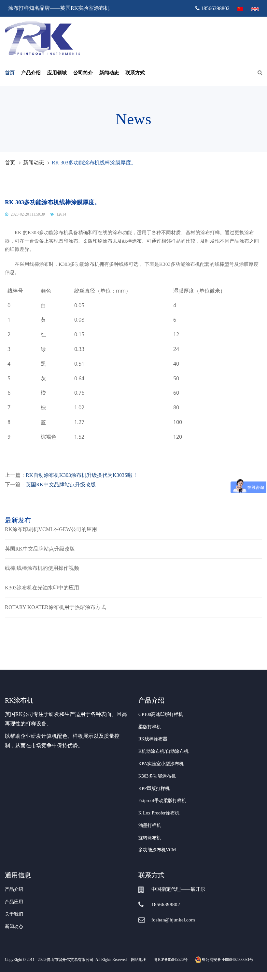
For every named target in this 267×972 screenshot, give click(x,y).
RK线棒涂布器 (152, 739)
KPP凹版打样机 (154, 788)
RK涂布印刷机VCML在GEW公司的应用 (51, 529)
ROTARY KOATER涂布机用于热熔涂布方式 (55, 607)
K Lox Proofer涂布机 (158, 813)
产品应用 (14, 901)
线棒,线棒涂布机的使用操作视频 (42, 568)
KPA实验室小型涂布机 (161, 763)
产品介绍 (31, 72)
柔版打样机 (149, 726)
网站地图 (139, 959)
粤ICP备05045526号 (171, 959)
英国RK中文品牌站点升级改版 (61, 484)
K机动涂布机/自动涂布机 (163, 751)
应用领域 (57, 72)
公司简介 (83, 72)
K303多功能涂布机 (157, 776)
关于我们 (14, 914)
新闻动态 (109, 72)
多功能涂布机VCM (157, 849)
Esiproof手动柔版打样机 (162, 800)
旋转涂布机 (149, 837)
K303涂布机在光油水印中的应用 (42, 587)
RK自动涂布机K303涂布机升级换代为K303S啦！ (82, 475)
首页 (10, 72)
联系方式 (135, 72)
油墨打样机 (149, 825)
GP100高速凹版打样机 (160, 714)
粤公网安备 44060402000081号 (227, 959)
